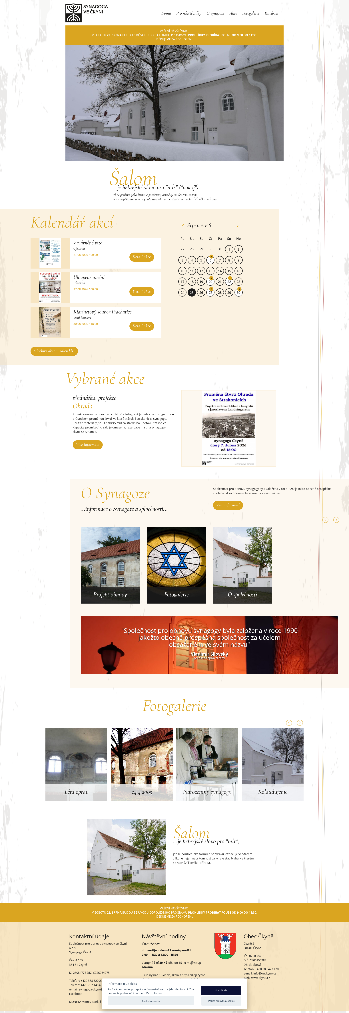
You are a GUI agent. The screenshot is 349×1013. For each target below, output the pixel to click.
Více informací (87, 444)
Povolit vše (221, 990)
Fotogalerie (250, 13)
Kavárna (271, 13)
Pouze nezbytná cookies (221, 1000)
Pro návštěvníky (188, 13)
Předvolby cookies (151, 1001)
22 (229, 281)
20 (210, 281)
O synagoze (215, 13)
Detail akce (142, 256)
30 (238, 292)
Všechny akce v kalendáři (54, 351)
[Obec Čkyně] (225, 958)
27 (210, 292)
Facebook (75, 994)
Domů (166, 13)
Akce (233, 13)
